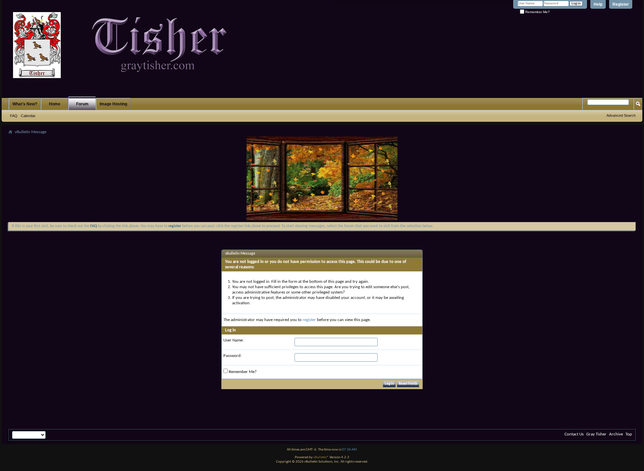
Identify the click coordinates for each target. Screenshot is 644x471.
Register (620, 4)
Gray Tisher (596, 434)
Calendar (28, 116)
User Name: (233, 340)
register (309, 320)
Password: (232, 356)
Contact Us (574, 434)
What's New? (24, 104)
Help (598, 4)
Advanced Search (621, 115)
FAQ (13, 116)
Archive (616, 434)
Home (54, 104)
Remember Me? (537, 12)
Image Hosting (113, 104)
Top (629, 434)
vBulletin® (321, 457)
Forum (82, 104)
